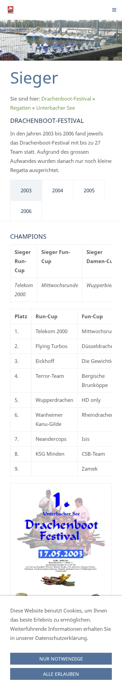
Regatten (20, 107)
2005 (89, 190)
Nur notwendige (61, 658)
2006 (26, 211)
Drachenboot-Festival (66, 98)
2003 (26, 190)
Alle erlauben (61, 674)
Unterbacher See (55, 107)
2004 (57, 190)
